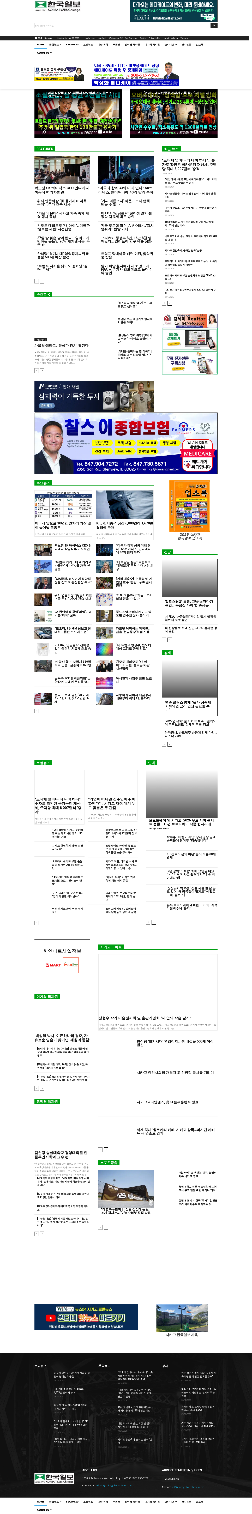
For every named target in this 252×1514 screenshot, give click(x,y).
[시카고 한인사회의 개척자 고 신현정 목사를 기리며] (116, 1072)
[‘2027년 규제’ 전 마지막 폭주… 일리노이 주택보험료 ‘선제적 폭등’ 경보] (170, 1393)
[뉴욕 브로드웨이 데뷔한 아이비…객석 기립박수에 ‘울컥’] (155, 910)
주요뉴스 (43, 483)
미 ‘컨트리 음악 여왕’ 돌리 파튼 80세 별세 (191, 855)
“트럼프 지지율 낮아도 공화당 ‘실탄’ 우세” (62, 267)
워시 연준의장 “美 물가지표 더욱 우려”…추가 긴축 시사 (62, 202)
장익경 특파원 (47, 1101)
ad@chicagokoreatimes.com (188, 1487)
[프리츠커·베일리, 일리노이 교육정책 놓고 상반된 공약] (95, 912)
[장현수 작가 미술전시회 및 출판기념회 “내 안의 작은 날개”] (158, 984)
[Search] (214, 25)
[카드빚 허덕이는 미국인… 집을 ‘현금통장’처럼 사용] (104, 633)
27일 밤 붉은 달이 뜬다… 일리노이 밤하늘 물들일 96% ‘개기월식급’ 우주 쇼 (63, 241)
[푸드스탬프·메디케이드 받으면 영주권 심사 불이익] (104, 616)
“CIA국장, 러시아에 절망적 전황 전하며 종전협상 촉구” (73, 580)
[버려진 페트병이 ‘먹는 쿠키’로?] (41, 912)
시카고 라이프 (40, 339)
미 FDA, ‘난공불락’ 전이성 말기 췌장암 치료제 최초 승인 (126, 215)
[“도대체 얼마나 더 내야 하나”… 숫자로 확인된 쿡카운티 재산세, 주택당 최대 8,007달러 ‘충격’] (59, 782)
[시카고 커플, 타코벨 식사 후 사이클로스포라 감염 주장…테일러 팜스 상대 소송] (95, 865)
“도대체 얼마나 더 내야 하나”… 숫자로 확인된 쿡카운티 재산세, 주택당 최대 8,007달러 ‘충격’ (189, 164)
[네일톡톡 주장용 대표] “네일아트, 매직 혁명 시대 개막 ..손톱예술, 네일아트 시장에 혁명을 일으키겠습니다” (63, 1181)
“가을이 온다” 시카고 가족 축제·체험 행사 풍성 (63, 215)
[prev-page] (36, 281)
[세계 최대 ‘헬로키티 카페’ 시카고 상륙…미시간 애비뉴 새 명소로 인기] (116, 1131)
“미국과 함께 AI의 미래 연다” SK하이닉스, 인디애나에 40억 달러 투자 (125, 190)
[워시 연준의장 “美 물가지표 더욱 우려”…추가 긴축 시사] (43, 600)
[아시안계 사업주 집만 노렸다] (104, 683)
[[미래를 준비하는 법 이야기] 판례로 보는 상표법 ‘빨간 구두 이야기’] (106, 355)
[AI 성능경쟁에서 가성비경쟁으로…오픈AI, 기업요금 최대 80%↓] (170, 1427)
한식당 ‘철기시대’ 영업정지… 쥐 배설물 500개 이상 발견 (63, 255)
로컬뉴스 (43, 763)
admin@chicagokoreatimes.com (114, 1485)
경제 (167, 653)
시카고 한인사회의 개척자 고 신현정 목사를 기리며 (175, 1072)
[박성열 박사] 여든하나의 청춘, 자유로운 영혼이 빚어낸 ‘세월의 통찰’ (62, 1038)
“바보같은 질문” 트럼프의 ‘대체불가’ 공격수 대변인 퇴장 (134, 565)
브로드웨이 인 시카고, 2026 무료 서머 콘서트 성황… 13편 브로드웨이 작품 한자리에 (181, 822)
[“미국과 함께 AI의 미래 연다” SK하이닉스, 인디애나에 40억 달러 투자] (126, 170)
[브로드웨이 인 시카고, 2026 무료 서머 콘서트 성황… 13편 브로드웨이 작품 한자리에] (182, 794)
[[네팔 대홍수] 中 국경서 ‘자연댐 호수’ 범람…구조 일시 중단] (104, 583)
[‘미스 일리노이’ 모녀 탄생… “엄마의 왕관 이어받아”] (41, 896)
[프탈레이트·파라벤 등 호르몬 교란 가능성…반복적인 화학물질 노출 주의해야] (95, 849)
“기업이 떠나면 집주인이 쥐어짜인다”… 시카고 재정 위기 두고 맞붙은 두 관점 (111, 803)
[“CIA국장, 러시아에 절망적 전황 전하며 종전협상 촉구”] (43, 583)
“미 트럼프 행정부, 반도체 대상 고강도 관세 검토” (133, 646)
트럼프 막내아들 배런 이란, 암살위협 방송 (127, 255)
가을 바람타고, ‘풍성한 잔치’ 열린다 (61, 345)
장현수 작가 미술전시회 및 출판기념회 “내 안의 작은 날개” (145, 1018)
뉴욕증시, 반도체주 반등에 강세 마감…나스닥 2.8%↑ (191, 734)
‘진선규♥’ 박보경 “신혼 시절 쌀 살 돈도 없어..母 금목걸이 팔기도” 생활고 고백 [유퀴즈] (191, 891)
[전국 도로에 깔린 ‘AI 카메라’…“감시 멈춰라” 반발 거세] (43, 699)
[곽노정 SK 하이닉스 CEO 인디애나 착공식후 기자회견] (62, 170)
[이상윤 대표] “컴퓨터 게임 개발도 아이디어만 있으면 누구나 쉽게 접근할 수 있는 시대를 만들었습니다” (63, 1222)
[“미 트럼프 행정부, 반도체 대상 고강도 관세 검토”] (104, 649)
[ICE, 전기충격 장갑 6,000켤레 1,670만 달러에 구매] (124, 504)
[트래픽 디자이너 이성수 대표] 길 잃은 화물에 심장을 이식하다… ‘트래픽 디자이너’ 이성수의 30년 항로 (63, 1052)
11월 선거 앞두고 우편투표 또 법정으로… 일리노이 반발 (67, 881)
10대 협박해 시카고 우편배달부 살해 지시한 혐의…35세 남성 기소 (67, 833)
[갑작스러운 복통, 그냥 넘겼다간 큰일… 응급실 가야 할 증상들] (189, 578)
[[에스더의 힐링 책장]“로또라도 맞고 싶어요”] (106, 307)
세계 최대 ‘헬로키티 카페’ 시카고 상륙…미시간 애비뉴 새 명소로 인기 (176, 1131)
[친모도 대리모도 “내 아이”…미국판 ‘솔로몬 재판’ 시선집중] (104, 666)
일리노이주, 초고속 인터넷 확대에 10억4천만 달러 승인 (121, 896)
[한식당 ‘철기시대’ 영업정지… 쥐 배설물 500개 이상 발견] (116, 1043)
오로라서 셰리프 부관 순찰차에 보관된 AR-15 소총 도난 (67, 865)
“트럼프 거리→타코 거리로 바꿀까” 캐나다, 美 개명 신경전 (73, 565)
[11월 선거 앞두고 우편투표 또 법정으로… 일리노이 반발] (41, 880)
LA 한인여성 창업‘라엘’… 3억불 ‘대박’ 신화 (73, 613)
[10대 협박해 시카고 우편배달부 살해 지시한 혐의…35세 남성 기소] (41, 833)
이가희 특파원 (47, 997)
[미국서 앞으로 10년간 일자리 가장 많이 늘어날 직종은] (63, 504)
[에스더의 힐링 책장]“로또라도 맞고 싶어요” (135, 304)
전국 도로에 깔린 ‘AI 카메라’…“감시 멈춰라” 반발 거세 (127, 227)
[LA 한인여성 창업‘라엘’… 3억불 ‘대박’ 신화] (43, 616)
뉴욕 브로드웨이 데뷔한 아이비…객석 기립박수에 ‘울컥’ (192, 906)
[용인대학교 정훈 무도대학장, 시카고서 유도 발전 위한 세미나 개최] (169, 1189)
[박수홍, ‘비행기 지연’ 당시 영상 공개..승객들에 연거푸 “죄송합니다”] (155, 842)
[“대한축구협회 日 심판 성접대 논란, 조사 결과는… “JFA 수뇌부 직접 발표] (126, 1188)
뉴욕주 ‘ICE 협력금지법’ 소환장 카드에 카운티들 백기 (73, 679)
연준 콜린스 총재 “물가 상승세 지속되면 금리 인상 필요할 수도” (188, 706)
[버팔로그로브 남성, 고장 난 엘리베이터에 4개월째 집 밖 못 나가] (95, 833)
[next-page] (42, 281)
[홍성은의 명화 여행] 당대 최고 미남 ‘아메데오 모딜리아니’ (135, 339)
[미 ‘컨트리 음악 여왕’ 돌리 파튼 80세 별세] (155, 859)
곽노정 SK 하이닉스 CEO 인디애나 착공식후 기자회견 (61, 190)
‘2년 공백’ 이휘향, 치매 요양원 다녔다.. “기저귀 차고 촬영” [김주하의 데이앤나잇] (191, 874)
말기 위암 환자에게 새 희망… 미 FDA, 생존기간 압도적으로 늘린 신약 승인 (127, 269)
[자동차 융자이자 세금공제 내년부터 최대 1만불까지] (104, 699)
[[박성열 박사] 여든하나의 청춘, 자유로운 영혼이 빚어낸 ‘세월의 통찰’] (62, 1017)
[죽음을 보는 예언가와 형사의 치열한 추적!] (106, 323)
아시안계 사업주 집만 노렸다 (134, 679)
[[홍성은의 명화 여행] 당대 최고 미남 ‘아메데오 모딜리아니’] (106, 339)
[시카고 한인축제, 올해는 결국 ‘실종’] (41, 849)
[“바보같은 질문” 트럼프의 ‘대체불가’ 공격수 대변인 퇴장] (104, 566)
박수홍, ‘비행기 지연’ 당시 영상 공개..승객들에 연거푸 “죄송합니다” (192, 838)
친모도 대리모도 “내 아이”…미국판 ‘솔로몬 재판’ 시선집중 (63, 227)
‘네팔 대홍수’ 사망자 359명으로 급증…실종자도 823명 (73, 663)
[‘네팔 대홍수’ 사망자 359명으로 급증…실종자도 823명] (43, 666)
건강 (167, 552)
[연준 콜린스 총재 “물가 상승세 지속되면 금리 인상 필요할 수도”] (189, 679)
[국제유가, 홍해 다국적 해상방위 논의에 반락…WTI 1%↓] (170, 1443)
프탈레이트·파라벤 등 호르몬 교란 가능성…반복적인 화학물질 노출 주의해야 (121, 849)
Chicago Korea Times (159, 828)
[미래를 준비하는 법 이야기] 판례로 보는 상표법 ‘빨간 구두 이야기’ (135, 355)
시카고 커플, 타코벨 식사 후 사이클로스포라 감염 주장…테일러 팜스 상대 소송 (121, 865)
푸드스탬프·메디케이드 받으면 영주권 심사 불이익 (133, 613)
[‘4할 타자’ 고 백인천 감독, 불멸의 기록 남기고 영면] (169, 1175)
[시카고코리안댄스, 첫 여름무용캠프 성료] (116, 1102)
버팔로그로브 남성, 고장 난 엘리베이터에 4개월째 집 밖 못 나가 (121, 833)
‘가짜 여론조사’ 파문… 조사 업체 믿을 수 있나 (125, 202)
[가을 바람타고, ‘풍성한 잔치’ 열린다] (62, 321)
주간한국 (43, 294)
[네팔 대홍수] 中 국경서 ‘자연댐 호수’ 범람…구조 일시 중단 (134, 582)
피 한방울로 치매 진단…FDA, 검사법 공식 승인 (191, 629)
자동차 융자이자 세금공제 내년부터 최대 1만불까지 (133, 696)
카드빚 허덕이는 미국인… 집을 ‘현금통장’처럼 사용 (133, 630)
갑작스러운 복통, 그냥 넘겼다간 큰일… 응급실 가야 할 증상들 (189, 603)
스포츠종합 (108, 1163)
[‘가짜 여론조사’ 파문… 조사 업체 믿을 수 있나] (104, 600)
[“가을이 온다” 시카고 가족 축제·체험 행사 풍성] (95, 880)
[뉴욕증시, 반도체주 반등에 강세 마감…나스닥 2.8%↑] (170, 1411)
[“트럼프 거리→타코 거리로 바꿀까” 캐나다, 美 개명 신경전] (43, 566)
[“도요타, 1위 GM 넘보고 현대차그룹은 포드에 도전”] (43, 633)
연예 (151, 763)
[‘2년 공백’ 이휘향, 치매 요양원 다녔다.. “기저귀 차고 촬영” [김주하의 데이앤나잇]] (155, 876)
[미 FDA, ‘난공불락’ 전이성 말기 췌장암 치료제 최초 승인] (43, 649)
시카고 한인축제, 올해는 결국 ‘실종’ (183, 250)
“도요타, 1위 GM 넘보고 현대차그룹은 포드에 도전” (73, 630)
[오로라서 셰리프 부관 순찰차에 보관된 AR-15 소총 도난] (41, 865)
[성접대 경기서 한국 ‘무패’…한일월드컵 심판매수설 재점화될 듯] (169, 1203)
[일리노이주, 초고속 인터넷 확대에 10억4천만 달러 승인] (95, 896)
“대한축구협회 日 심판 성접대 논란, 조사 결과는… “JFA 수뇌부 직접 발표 (126, 1210)
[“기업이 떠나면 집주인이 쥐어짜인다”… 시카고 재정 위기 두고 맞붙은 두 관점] (113, 782)
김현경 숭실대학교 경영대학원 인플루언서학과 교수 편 (60, 1155)
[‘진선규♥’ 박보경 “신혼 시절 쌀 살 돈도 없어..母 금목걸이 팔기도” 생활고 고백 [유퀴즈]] (155, 893)
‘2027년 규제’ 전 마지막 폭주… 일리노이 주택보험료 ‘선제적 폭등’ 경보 (190, 722)
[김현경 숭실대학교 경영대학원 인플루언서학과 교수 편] (62, 1128)
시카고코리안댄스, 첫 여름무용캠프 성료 (168, 1102)
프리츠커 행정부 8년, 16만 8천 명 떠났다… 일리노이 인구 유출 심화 (126, 239)
